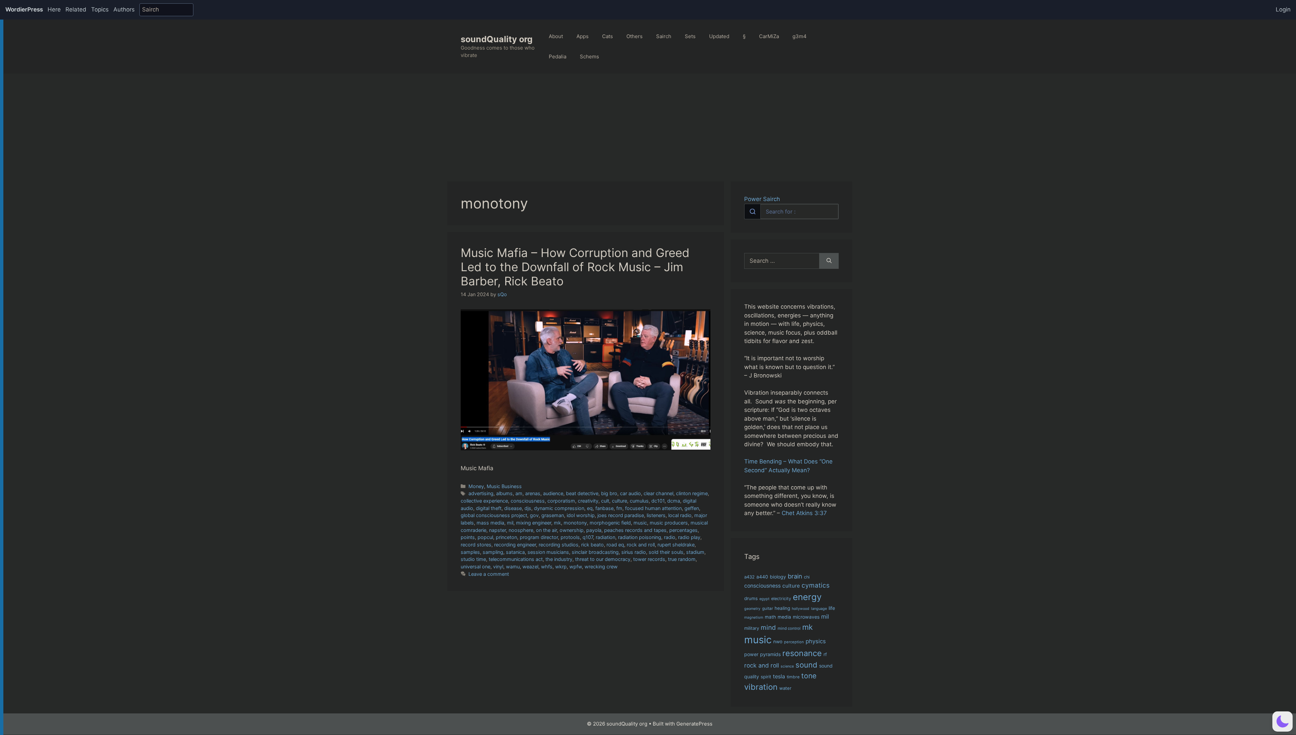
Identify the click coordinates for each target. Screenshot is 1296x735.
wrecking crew (601, 566)
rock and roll (641, 544)
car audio (630, 493)
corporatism (561, 501)
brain (795, 576)
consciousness (528, 501)
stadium (695, 552)
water (785, 688)
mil (510, 523)
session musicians (548, 552)
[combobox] (791, 211)
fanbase (604, 508)
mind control (789, 628)
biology (778, 576)
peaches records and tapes (635, 530)
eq (590, 508)
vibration (761, 687)
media (784, 617)
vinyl (498, 566)
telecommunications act (516, 559)
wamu (513, 566)
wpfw (575, 566)
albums (504, 493)
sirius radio (633, 552)
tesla (779, 676)
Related (75, 9)
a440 (762, 576)
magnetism (753, 617)
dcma (673, 501)
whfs (546, 566)
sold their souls (666, 552)
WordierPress (24, 9)
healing (782, 608)
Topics (100, 9)
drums (751, 598)
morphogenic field (610, 523)
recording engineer (515, 544)
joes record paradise (620, 515)
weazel (530, 566)
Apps (582, 36)
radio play (689, 537)
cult (605, 501)
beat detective (582, 493)
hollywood (800, 608)
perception (794, 642)
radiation (605, 537)
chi (807, 576)
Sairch (663, 36)
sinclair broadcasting (595, 552)
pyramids (770, 654)
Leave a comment (488, 574)
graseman (552, 515)
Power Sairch (762, 199)
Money (476, 486)
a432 (749, 576)
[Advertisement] (649, 124)
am (518, 493)
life (832, 608)
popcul (485, 537)
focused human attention (653, 508)
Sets (690, 36)
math (770, 617)
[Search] (829, 261)
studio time (473, 559)
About (556, 36)
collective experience (484, 501)
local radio (680, 515)
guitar (767, 608)
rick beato (592, 544)
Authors (124, 9)
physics (816, 641)
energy (807, 597)
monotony (575, 523)
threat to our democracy (602, 559)
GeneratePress (694, 723)
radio (669, 537)
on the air (546, 530)
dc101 (658, 501)
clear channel (658, 493)
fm (619, 508)
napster (497, 530)
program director (539, 537)
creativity (588, 501)
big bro (609, 493)
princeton (506, 537)
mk (557, 523)
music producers (669, 523)
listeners (656, 515)
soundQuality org (497, 39)
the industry (558, 559)
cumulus (639, 501)
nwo (777, 641)
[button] (1282, 721)
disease (513, 508)
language (819, 608)
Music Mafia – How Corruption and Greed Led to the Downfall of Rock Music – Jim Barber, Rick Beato (575, 267)
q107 (588, 537)
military (751, 628)
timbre (793, 676)
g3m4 (799, 36)
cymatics (816, 585)
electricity (781, 598)
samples (470, 552)
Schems (589, 56)
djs (527, 508)
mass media (490, 523)
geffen (691, 508)
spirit (766, 676)
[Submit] (752, 211)
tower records (649, 559)
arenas (532, 493)
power (751, 654)
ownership (572, 530)
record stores (476, 544)
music (640, 523)
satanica (515, 552)
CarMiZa (769, 36)
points (468, 537)
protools (570, 537)
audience (553, 493)
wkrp (561, 566)
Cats (607, 36)
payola (593, 530)
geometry (752, 608)
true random (682, 559)
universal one (475, 566)
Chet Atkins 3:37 (804, 513)
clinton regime (692, 493)
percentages (683, 530)
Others (634, 36)
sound (806, 664)
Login (1283, 9)
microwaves (806, 617)
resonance (802, 653)
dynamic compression (559, 508)
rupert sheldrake (676, 544)
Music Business (504, 486)
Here (54, 9)
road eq (615, 544)
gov (534, 515)
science (787, 666)
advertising (480, 493)
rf (825, 654)
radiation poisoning (639, 537)
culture (619, 501)
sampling (493, 552)
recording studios (558, 544)
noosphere (521, 530)
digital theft (489, 508)
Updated (719, 36)
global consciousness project (494, 515)
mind (768, 627)
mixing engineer (533, 523)
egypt (764, 598)
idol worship (581, 515)
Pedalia (557, 56)
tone (808, 676)
